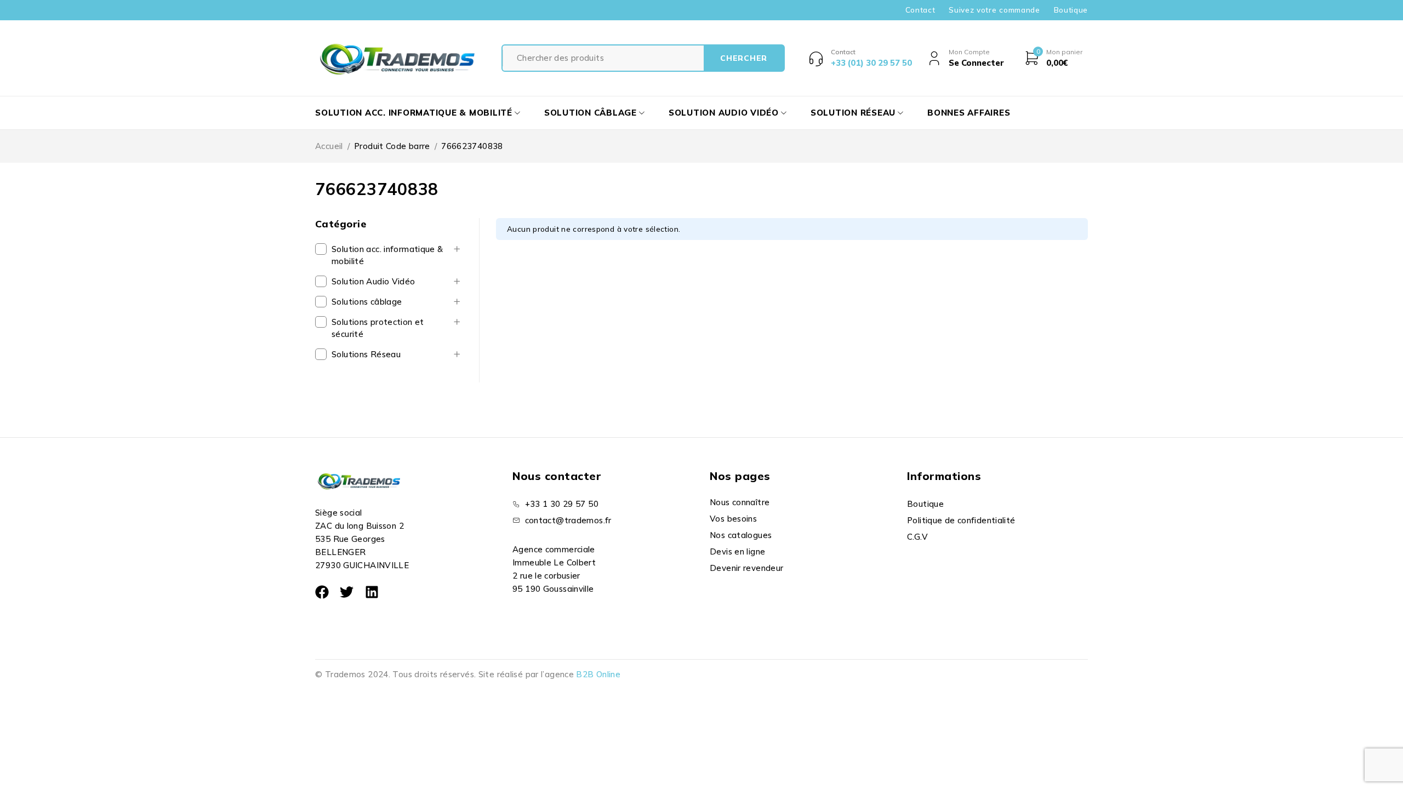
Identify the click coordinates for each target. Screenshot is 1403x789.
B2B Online (598, 674)
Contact (920, 9)
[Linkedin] (372, 592)
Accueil (329, 146)
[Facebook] (322, 592)
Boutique (1071, 9)
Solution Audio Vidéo (373, 281)
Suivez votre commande (994, 9)
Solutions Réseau (366, 354)
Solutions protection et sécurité (378, 328)
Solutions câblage (367, 301)
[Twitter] (346, 592)
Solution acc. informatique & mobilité (387, 255)
